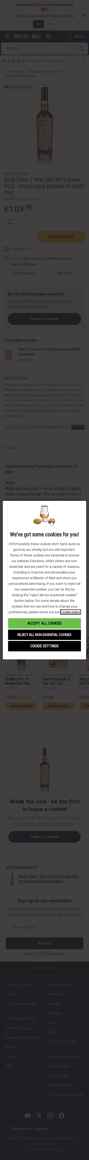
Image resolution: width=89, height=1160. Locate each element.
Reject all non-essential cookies (44, 635)
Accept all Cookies (45, 623)
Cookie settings (44, 646)
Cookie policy (70, 612)
